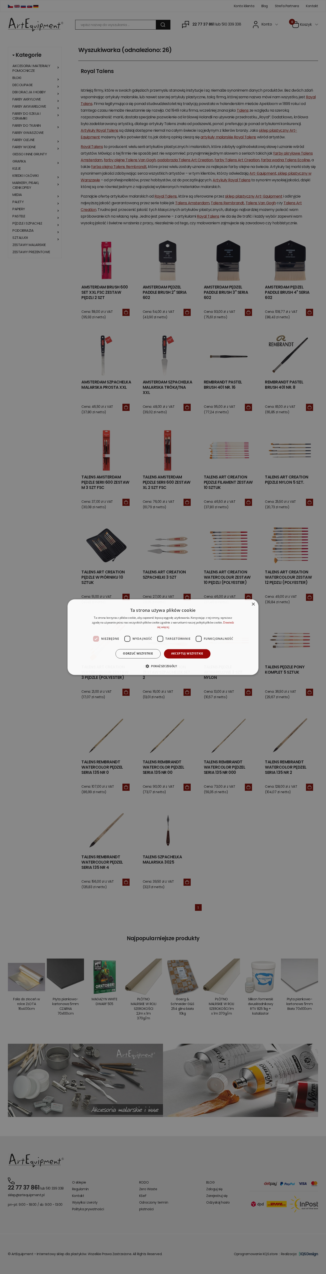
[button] (163, 666)
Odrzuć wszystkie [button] (138, 654)
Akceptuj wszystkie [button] (187, 654)
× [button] (253, 604)
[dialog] (163, 637)
